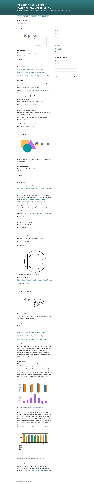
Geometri (57, 45)
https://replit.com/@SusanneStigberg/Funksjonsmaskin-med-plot (33, 76)
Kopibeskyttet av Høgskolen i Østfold (23, 481)
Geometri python (23, 134)
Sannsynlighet (58, 48)
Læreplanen (34, 16)
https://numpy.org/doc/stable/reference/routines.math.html (35, 123)
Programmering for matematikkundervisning (34, 6)
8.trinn (56, 30)
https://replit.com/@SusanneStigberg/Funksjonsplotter (30, 72)
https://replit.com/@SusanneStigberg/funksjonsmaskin (30, 69)
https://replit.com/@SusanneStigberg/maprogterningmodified (32, 339)
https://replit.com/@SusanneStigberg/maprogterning (30, 336)
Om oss (19, 16)
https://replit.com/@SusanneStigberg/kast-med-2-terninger (31, 332)
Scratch (57, 64)
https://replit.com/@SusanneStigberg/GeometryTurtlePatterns (32, 185)
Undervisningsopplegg (43, 16)
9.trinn (56, 33)
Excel (56, 61)
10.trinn (57, 36)
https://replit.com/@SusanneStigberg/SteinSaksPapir (37, 470)
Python (57, 70)
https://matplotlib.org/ (28, 126)
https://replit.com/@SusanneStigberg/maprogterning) (30, 368)
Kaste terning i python (24, 291)
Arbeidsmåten (26, 16)
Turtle (43, 195)
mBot (56, 67)
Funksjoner (58, 52)
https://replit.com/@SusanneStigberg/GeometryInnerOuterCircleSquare (34, 188)
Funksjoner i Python (24, 28)
